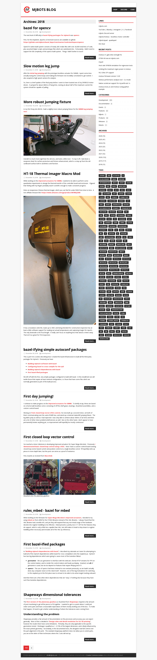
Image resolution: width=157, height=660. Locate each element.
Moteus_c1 (117, 259)
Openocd (103, 280)
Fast (106, 215)
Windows (127, 335)
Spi (108, 309)
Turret (116, 328)
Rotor (126, 295)
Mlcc (101, 259)
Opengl (125, 277)
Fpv (115, 219)
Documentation (104, 104)
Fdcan (113, 215)
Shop (110, 302)
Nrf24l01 (129, 273)
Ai (123, 175)
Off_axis (109, 277)
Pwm (124, 288)
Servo (127, 299)
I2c (116, 230)
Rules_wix (108, 299)
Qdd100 (115, 291)
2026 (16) (102, 136)
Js (117, 233)
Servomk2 (103, 302)
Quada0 (129, 291)
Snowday (109, 306)
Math (129, 244)
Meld (129, 248)
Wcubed (108, 335)
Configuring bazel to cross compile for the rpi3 (46, 367)
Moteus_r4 (103, 262)
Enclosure (103, 212)
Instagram (117, 30)
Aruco (115, 183)
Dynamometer (126, 208)
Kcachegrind (110, 237)
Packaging (112, 280)
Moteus (108, 259)
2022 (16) (102, 150)
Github (130, 222)
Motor (102, 273)
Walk (101, 335)
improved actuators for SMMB (50, 181)
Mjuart (126, 255)
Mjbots (101, 114)
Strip (117, 317)
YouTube (102, 30)
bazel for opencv (37, 28)
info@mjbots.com (52, 655)
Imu (101, 233)
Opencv (117, 277)
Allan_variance (104, 179)
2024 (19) (102, 143)
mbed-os (31, 520)
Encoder (112, 212)
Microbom (103, 251)
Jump (101, 237)
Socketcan (118, 306)
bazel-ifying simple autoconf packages (55, 349)
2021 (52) (102, 154)
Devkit (108, 204)
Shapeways (74, 602)
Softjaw (127, 306)
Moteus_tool (114, 270)
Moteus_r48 (103, 270)
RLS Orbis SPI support (106, 73)
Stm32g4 (102, 317)
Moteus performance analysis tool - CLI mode (115, 80)
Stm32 (123, 313)
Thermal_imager (113, 320)
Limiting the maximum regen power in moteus (115, 69)
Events (101, 107)
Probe (102, 288)
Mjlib (109, 255)
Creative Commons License (94, 655)
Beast (110, 190)
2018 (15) (102, 164)
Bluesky (109, 30)
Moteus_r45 (124, 266)
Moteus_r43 (113, 266)
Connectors (124, 197)
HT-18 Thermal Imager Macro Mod (51, 173)
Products (102, 118)
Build (128, 190)
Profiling (110, 288)
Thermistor (124, 320)
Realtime (110, 295)
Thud (111, 324)
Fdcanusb (121, 215)
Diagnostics (117, 204)
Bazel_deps (122, 186)
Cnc (108, 197)
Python (102, 291)
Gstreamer (103, 226)
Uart (129, 328)
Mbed (111, 248)
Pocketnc (115, 284)
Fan (101, 215)
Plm (108, 284)
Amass (114, 179)
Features (102, 111)
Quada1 (102, 295)
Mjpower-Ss (117, 255)
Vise (118, 331)
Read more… (90, 58)
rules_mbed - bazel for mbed (46, 510)
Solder (102, 309)
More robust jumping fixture (47, 102)
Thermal (102, 320)
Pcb (119, 280)
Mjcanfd (102, 255)
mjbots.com (103, 26)
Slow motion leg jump (41, 66)
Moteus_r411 (124, 262)
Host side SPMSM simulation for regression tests (116, 65)
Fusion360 (122, 219)
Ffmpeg (129, 215)
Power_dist (124, 284)
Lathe (118, 237)
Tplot (126, 324)
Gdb (101, 222)
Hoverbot (103, 230)
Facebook (128, 30)
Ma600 (112, 241)
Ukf (101, 331)
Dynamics (116, 208)
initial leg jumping (37, 73)
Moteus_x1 (125, 270)
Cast (114, 193)
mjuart (101, 62)
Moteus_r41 (113, 262)
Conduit (114, 197)
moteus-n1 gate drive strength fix (110, 55)
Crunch (121, 201)
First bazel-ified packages (38, 372)
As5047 (122, 183)
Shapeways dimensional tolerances (52, 594)
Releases (102, 121)
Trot (101, 328)
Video (112, 331)
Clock (102, 197)
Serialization (118, 299)
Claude (128, 193)
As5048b (129, 183)
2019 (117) (102, 161)
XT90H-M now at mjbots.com (109, 58)
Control (102, 201)
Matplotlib (103, 248)
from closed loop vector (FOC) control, (46, 413)
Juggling (124, 233)
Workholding (104, 338)
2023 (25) (102, 147)
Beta (116, 190)
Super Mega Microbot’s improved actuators (64, 518)
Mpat (108, 273)
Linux (130, 237)
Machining (103, 244)
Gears (115, 222)
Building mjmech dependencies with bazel (44, 370)
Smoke (102, 306)
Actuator (116, 175)
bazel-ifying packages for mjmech (56, 35)
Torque (118, 324)
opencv (76, 35)
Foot (109, 219)
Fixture (102, 219)
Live (101, 241)
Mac (125, 241)
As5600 (102, 186)
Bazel (114, 186)
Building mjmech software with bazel (42, 364)
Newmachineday (118, 273)
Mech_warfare (120, 248)
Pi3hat (102, 284)
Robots (101, 125)
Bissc (122, 190)
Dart (101, 204)
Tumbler (108, 328)
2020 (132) (102, 157)
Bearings (102, 190)
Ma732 (119, 241)
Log (106, 241)
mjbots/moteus (104, 37)
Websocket (117, 335)
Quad (122, 291)
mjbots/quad (103, 40)
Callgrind (106, 193)
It (105, 233)
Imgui (121, 230)
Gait (129, 219)
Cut (128, 201)
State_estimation (105, 313)
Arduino (121, 179)
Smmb (126, 302)
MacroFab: (49, 456)
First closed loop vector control (48, 437)
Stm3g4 (110, 317)
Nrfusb (102, 277)
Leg (124, 237)
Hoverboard (123, 226)
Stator (116, 313)
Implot (128, 230)
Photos (125, 280)
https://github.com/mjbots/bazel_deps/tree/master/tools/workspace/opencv (53, 42)
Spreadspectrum (117, 309)
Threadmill (103, 324)
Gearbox (108, 222)
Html (110, 230)
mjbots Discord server (106, 33)
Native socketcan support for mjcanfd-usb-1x (114, 83)
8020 (109, 175)
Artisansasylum (105, 183)
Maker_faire (120, 244)
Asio (108, 186)
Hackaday (112, 226)
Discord (126, 204)
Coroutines (112, 201)
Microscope (113, 251)
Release (118, 295)
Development (46, 32)
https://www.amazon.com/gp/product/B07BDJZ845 (60, 193)
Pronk (118, 288)
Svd (123, 317)
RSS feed (102, 44)
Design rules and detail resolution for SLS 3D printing (69, 621)
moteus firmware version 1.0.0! (109, 76)
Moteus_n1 (126, 259)
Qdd (109, 291)
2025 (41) (102, 139)
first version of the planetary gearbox (41, 602)
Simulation (118, 302)
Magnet (111, 244)
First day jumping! (38, 396)
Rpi (101, 299)
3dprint (102, 175)
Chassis (121, 193)
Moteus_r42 (103, 266)
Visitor (124, 331)
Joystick (111, 233)
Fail (126, 212)
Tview (123, 328)
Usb (106, 331)
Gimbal (122, 222)
